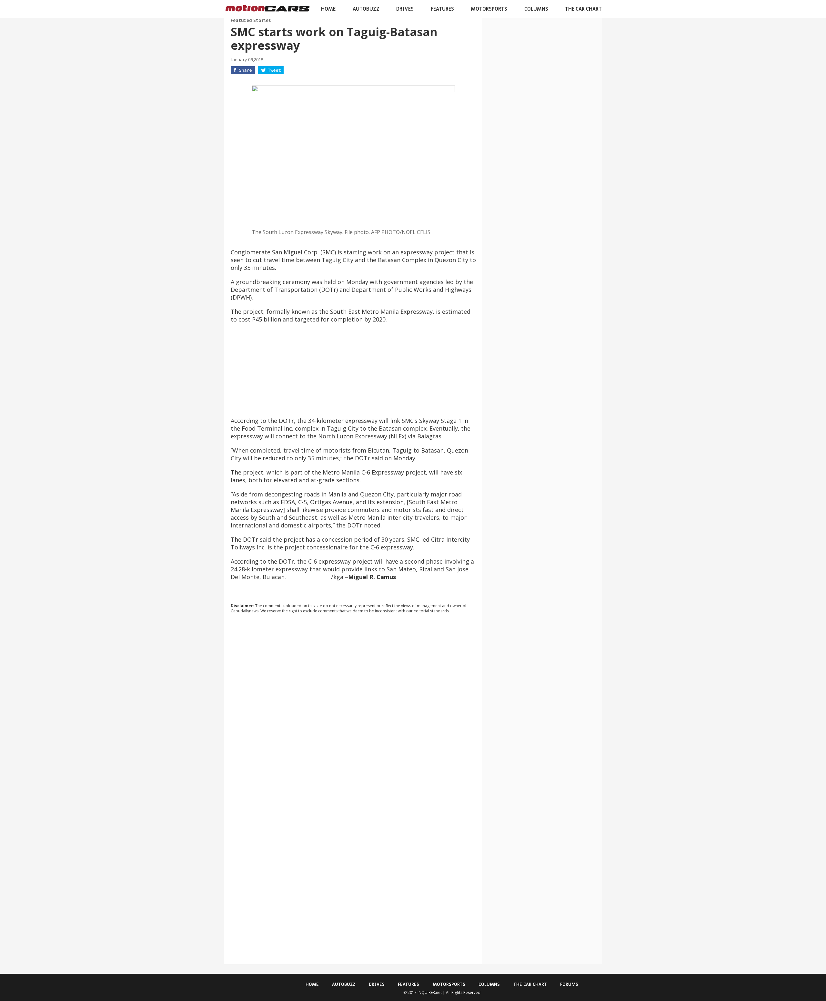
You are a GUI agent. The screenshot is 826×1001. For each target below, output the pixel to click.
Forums (569, 984)
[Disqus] (353, 706)
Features (442, 9)
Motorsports (489, 9)
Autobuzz (366, 9)
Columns (536, 9)
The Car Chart (583, 9)
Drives (405, 9)
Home (328, 9)
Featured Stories (251, 20)
